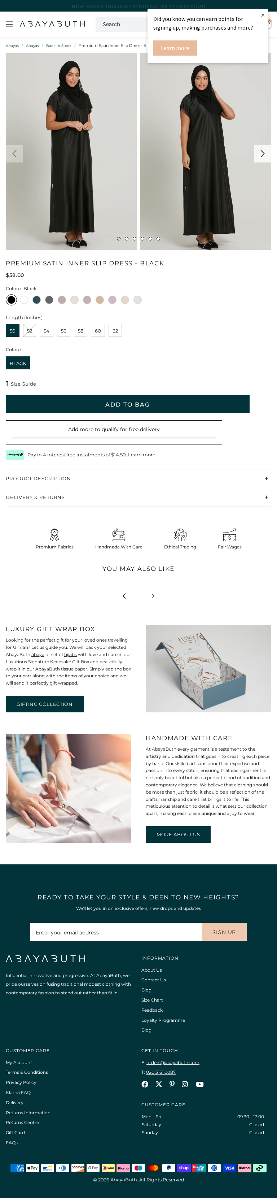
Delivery (14, 1102)
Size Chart (152, 1000)
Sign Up (224, 932)
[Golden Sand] (99, 302)
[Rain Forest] (36, 302)
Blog (146, 990)
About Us (151, 970)
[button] (14, 153)
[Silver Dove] (137, 302)
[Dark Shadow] (49, 302)
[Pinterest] (172, 1084)
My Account (19, 1062)
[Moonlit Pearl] (125, 302)
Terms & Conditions (27, 1072)
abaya (37, 654)
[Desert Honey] (87, 302)
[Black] (11, 302)
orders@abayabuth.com (172, 1062)
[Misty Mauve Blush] (112, 302)
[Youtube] (199, 1084)
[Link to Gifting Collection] (208, 710)
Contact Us (153, 979)
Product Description (38, 478)
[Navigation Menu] (9, 24)
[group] (71, 153)
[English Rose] (62, 302)
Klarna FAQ (18, 1092)
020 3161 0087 (161, 1072)
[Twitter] (158, 1084)
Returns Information (28, 1112)
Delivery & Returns (35, 497)
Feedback (152, 1010)
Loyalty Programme (163, 1020)
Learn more (175, 48)
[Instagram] (185, 1084)
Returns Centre (22, 1122)
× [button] (263, 14)
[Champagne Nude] (74, 302)
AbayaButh (52, 24)
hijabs (70, 654)
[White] (24, 302)
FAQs (12, 1142)
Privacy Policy (21, 1082)
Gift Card (15, 1132)
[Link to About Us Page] (68, 841)
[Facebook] (144, 1084)
